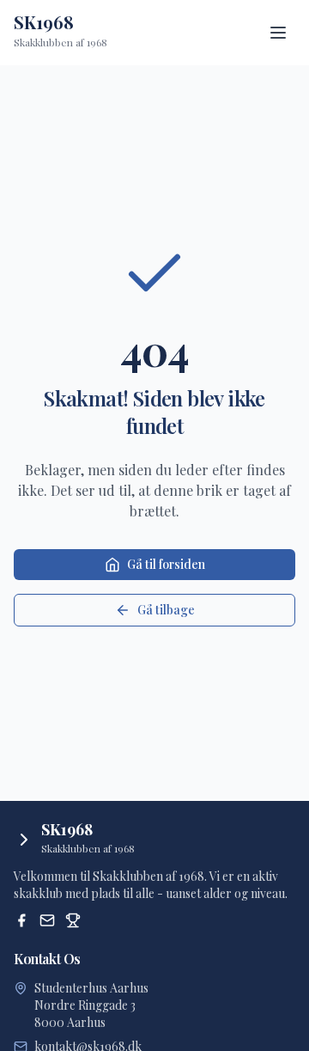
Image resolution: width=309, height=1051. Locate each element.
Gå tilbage (166, 610)
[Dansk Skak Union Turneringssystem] (73, 920)
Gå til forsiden (166, 564)
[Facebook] (21, 920)
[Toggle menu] (278, 32)
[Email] (47, 920)
